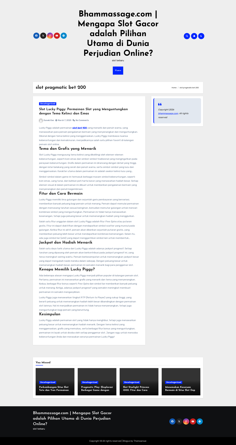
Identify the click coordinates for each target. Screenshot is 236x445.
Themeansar (140, 441)
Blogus (126, 441)
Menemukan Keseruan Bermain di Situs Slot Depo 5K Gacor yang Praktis (181, 390)
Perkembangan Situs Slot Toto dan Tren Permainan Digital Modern (54, 390)
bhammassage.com (168, 113)
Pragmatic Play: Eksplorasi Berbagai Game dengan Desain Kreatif (97, 390)
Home (118, 70)
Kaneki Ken (49, 120)
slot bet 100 (79, 127)
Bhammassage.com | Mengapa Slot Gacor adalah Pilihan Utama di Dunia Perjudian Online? (118, 34)
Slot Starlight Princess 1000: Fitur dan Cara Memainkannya (136, 390)
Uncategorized (47, 104)
